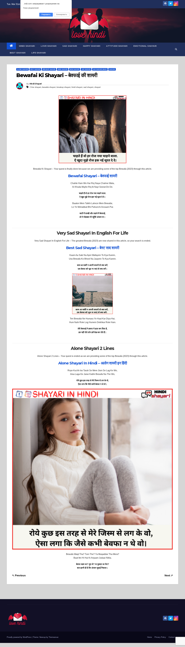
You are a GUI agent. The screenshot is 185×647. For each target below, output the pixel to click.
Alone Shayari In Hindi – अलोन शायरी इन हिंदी (92, 363)
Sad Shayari (69, 46)
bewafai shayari (49, 87)
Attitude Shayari (116, 46)
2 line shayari (35, 87)
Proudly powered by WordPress (19, 637)
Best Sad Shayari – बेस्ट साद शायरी (92, 247)
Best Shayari (17, 53)
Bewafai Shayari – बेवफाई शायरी (92, 176)
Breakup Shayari (49, 69)
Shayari (112, 69)
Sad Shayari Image (100, 69)
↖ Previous (19, 575)
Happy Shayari (91, 46)
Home (149, 637)
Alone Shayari (22, 69)
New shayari (74, 69)
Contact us (173, 637)
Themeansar (53, 637)
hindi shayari (77, 87)
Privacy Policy (160, 637)
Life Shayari (38, 53)
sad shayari (88, 87)
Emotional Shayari (145, 46)
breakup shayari (63, 87)
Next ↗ (169, 575)
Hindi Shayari (27, 46)
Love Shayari (48, 46)
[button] (176, 49)
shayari (97, 87)
